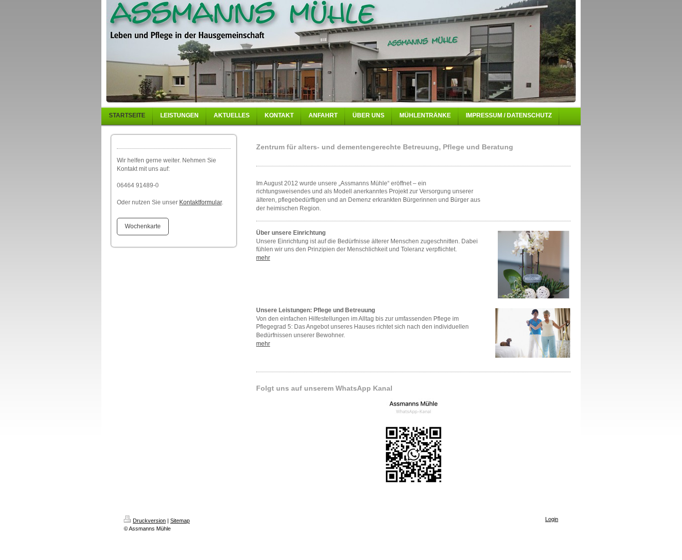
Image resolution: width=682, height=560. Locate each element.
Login (551, 519)
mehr (263, 257)
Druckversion (149, 521)
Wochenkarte (143, 226)
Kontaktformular (200, 202)
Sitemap (180, 521)
